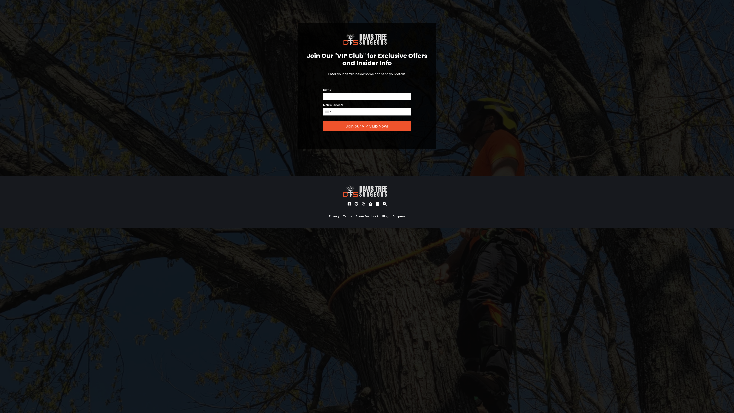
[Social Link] (349, 204)
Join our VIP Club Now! (367, 126)
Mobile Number (333, 105)
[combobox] (327, 111)
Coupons (398, 216)
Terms (347, 216)
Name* (328, 90)
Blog (385, 216)
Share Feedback (367, 216)
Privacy (334, 216)
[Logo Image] (367, 191)
